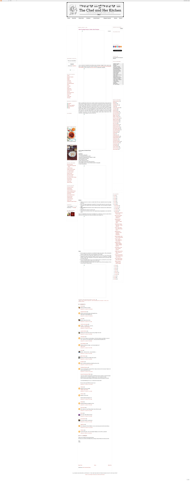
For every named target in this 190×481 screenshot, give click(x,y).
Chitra (81, 350)
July (116, 265)
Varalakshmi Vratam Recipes (71, 201)
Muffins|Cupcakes (116, 125)
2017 (115, 196)
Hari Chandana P (83, 343)
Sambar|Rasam (115, 140)
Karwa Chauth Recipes (71, 194)
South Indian (69, 96)
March (116, 271)
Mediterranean (69, 89)
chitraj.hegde (83, 336)
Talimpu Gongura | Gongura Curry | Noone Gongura (118, 262)
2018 (115, 195)
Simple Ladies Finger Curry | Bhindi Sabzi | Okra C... (118, 228)
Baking (114, 102)
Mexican (68, 91)
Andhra (68, 75)
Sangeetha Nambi (83, 311)
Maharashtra (69, 88)
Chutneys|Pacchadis (116, 107)
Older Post (109, 465)
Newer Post (80, 465)
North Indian (69, 93)
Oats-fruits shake (93, 67)
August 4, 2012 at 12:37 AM (86, 384)
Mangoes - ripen (103, 300)
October (116, 208)
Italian (68, 84)
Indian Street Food (116, 120)
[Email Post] (96, 299)
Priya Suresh (83, 407)
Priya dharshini (83, 418)
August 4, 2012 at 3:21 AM (86, 399)
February (116, 272)
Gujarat (68, 79)
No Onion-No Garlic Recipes (71, 177)
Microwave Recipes (70, 174)
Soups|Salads (115, 144)
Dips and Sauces (116, 114)
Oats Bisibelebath (108, 66)
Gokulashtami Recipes (70, 192)
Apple (83, 300)
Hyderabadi (69, 80)
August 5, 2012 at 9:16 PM (86, 416)
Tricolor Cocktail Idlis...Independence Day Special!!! (118, 239)
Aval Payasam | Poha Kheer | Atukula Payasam (118, 248)
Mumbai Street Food (70, 92)
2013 (115, 202)
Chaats (114, 106)
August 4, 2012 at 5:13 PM (86, 410)
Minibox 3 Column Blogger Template (90, 474)
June (116, 266)
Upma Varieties (115, 149)
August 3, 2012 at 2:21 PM (86, 328)
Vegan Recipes (69, 179)
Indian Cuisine (83, 346)
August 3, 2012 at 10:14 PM (86, 364)
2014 (115, 201)
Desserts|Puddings (116, 112)
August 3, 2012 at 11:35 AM (86, 309)
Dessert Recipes (115, 111)
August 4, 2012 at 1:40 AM (86, 391)
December (117, 205)
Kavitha (82, 306)
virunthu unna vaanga (84, 324)
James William (98, 474)
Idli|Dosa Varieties (116, 119)
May (116, 268)
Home (95, 465)
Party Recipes (69, 178)
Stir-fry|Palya (115, 145)
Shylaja (82, 401)
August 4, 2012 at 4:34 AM (86, 404)
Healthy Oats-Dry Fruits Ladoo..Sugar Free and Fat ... (119, 252)
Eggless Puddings (116, 116)
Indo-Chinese (69, 82)
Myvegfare (82, 361)
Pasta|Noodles (115, 132)
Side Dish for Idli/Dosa (116, 141)
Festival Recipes (69, 189)
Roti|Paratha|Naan (116, 137)
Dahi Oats (99, 66)
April (116, 269)
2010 (115, 277)
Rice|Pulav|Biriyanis (116, 136)
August (116, 211)
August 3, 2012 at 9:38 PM (86, 359)
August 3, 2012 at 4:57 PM (86, 347)
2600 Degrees (103, 474)
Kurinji (82, 318)
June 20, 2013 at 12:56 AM (86, 433)
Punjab (68, 95)
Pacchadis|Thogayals (116, 129)
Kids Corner (115, 123)
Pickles (114, 133)
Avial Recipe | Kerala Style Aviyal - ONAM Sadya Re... (118, 225)
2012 (115, 204)
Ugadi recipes (69, 200)
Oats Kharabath (81, 67)
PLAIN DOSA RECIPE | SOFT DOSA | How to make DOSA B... (119, 255)
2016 (115, 198)
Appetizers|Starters (116, 101)
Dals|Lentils (115, 110)
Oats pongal (103, 66)
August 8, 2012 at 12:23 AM (86, 427)
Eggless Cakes (115, 115)
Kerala (68, 87)
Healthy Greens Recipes (71, 169)
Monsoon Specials (70, 175)
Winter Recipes (69, 182)
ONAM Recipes (69, 197)
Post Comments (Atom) (86, 467)
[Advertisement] (95, 22)
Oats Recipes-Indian (116, 128)
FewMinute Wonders (84, 367)
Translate (74, 207)
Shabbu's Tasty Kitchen (84, 389)
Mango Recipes (69, 173)
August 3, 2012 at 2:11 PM (86, 321)
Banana (85, 300)
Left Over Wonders (116, 124)
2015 (115, 199)
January (116, 274)
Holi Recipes (69, 193)
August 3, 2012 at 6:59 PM (86, 353)
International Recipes (70, 83)
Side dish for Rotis (116, 142)
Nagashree (82, 424)
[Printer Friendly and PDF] (109, 31)
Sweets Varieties (115, 146)
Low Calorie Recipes (70, 170)
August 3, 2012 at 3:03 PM (86, 334)
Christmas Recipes (70, 187)
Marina (82, 413)
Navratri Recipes (70, 196)
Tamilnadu (68, 97)
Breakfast (89, 300)
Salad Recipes (115, 138)
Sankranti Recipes (70, 198)
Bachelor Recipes (70, 164)
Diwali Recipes (69, 188)
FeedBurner (74, 65)
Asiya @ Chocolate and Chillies (86, 374)
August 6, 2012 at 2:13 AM (86, 421)
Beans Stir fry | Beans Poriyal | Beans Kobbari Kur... (118, 216)
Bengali (68, 78)
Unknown (82, 393)
